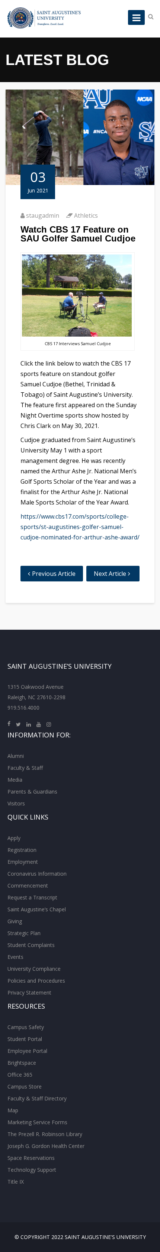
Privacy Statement (29, 992)
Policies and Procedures (36, 980)
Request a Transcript (32, 897)
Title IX (15, 1181)
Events (15, 956)
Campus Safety (25, 1027)
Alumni (15, 755)
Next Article (110, 574)
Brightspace (21, 1062)
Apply (13, 837)
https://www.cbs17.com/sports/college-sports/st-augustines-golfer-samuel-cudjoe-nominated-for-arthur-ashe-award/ (80, 526)
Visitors (16, 803)
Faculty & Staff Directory (37, 1098)
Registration (21, 849)
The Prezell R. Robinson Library (44, 1134)
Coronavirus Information (37, 873)
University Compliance (34, 968)
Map (12, 1110)
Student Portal (24, 1038)
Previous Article (54, 574)
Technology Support (31, 1169)
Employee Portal (27, 1050)
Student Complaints (31, 944)
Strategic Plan (24, 933)
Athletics (86, 215)
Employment (22, 861)
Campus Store (24, 1086)
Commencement (27, 885)
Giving (14, 921)
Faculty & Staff (25, 767)
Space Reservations (31, 1157)
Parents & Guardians (32, 791)
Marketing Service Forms (37, 1122)
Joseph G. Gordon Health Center (45, 1145)
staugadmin (42, 215)
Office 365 (19, 1074)
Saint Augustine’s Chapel (36, 909)
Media (14, 779)
